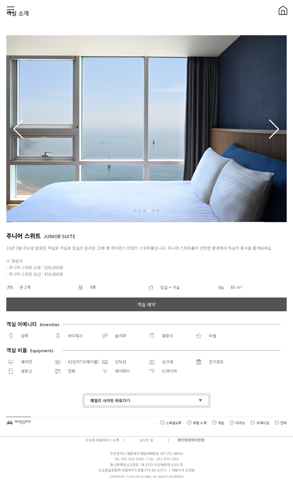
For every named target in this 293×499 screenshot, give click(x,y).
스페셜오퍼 (173, 422)
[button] (274, 128)
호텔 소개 (199, 422)
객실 (221, 422)
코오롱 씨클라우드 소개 (102, 439)
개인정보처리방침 (191, 440)
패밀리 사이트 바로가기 (110, 400)
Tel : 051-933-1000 (129, 458)
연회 (283, 422)
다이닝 (240, 422)
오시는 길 (146, 439)
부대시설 (262, 422)
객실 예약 (146, 304)
